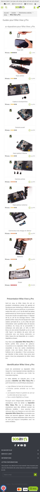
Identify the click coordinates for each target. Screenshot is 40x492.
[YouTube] (21, 445)
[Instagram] (24, 445)
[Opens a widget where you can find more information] (33, 488)
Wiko (5, 15)
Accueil (6, 12)
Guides (13, 12)
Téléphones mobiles (25, 12)
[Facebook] (15, 445)
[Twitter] (18, 445)
